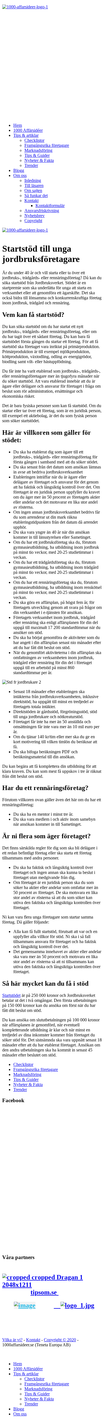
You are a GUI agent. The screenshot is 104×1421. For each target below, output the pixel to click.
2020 (71, 1339)
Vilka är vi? (12, 1339)
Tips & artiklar (26, 135)
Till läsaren (34, 185)
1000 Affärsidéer (28, 130)
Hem (17, 125)
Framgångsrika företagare (46, 145)
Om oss (20, 175)
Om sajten (33, 190)
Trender (31, 165)
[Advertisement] (52, 66)
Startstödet (11, 995)
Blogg (18, 170)
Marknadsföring (38, 150)
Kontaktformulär (50, 205)
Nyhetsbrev (34, 215)
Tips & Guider (37, 155)
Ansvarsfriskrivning (41, 210)
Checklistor (34, 140)
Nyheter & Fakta (39, 160)
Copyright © (55, 1339)
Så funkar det (36, 195)
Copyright (33, 220)
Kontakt (31, 200)
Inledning (32, 180)
